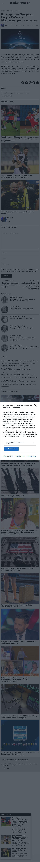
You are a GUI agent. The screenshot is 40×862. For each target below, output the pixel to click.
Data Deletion (8, 456)
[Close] (36, 406)
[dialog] (20, 431)
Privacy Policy (31, 456)
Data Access (20, 456)
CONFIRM (11, 449)
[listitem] (20, 443)
